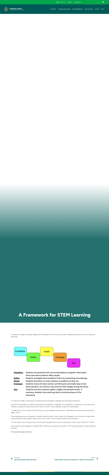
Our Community (89, 9)
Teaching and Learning (64, 9)
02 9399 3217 (62, 2)
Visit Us (97, 9)
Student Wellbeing (77, 9)
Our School (53, 9)
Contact (70, 2)
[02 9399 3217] (57, 2)
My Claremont (77, 2)
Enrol (102, 9)
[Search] (103, 2)
